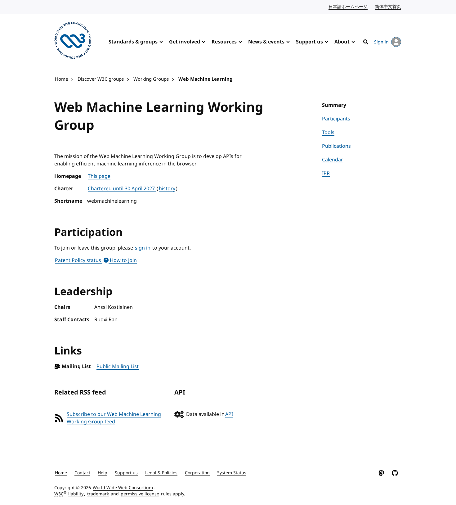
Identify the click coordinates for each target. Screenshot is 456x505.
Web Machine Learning (205, 79)
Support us (309, 42)
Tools (328, 132)
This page (99, 176)
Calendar (332, 160)
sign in (142, 248)
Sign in (381, 42)
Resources (224, 42)
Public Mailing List (117, 366)
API (229, 414)
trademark (98, 494)
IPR (326, 173)
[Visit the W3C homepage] (73, 41)
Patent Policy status (78, 260)
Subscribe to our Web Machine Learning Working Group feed (114, 418)
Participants (336, 119)
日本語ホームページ (348, 6)
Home (61, 79)
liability (75, 494)
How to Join (123, 260)
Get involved (184, 42)
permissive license (140, 494)
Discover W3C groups (101, 79)
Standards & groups (133, 42)
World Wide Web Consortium (123, 488)
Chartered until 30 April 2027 (122, 188)
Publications (336, 146)
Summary (334, 105)
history (167, 188)
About (342, 42)
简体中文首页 (388, 6)
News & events (266, 42)
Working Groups (151, 79)
